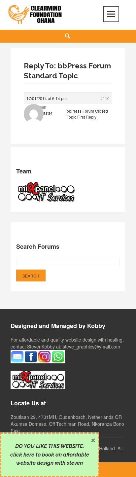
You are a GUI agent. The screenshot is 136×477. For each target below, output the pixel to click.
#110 (105, 98)
